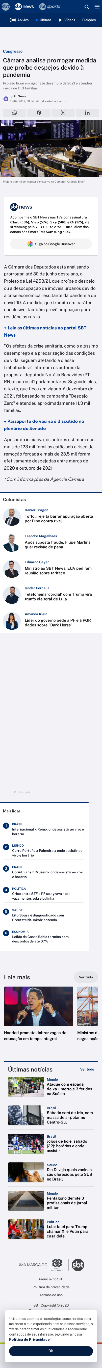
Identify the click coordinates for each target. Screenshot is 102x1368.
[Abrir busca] (87, 7)
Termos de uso (51, 1295)
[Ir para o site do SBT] (78, 1265)
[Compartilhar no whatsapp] (14, 113)
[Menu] (97, 7)
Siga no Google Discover (55, 244)
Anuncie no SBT (51, 1279)
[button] (38, 1019)
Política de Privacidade (29, 1339)
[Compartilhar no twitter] (63, 113)
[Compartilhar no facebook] (39, 113)
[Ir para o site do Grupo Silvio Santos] (43, 1265)
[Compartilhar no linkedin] (87, 113)
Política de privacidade (51, 1287)
